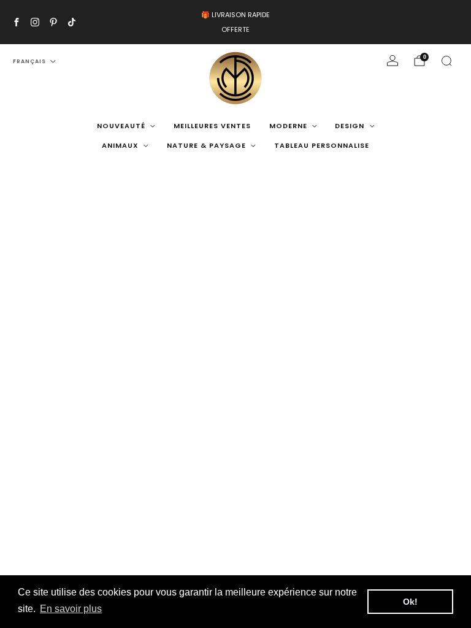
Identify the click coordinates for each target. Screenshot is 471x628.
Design (349, 126)
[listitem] (235, 22)
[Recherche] (446, 61)
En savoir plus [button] (71, 608)
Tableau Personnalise (321, 145)
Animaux (120, 145)
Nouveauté (121, 126)
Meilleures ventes (212, 126)
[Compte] (392, 61)
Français (29, 61)
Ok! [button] (410, 602)
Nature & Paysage (206, 145)
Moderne (288, 126)
